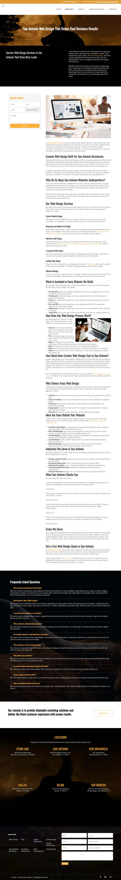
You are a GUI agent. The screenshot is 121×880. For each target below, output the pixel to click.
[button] (103, 713)
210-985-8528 (70, 2)
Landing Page (51, 839)
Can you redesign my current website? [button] (24, 675)
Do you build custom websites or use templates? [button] (27, 613)
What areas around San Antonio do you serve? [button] (26, 683)
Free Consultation (107, 2)
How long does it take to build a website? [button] (25, 600)
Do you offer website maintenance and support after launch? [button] (31, 666)
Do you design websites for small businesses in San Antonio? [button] (31, 634)
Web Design (13, 839)
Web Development (39, 850)
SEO (22, 839)
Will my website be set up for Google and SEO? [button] (27, 645)
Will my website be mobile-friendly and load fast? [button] (27, 624)
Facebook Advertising (25, 850)
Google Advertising (50, 844)
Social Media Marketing (13, 850)
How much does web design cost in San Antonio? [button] (27, 588)
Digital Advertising (38, 840)
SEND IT (24, 125)
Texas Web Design (96, 55)
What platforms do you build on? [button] (22, 655)
